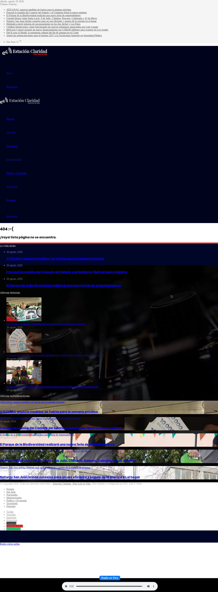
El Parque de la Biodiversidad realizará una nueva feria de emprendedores (43, 15)
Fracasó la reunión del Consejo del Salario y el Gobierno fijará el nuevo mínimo (46, 12)
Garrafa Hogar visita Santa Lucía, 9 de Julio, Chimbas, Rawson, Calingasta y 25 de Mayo (51, 18)
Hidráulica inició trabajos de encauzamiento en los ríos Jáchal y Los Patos (43, 24)
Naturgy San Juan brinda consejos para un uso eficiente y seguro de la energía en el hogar (51, 21)
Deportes (10, 200)
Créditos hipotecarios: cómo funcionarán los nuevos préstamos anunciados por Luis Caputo (52, 27)
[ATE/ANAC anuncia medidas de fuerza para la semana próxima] (23, 320)
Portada (10, 119)
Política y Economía (16, 173)
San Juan (10, 132)
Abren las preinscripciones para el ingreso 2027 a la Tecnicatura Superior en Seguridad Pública (54, 35)
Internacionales (14, 159)
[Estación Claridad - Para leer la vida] (24, 57)
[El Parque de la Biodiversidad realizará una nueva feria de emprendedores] (23, 383)
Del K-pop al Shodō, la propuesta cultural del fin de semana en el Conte (42, 32)
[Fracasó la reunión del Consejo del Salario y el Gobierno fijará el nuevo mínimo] (23, 351)
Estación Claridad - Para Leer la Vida (71, 483)
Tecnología (12, 186)
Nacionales (12, 146)
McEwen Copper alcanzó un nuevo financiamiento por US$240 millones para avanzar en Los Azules (57, 29)
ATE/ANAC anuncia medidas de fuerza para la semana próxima (38, 9)
